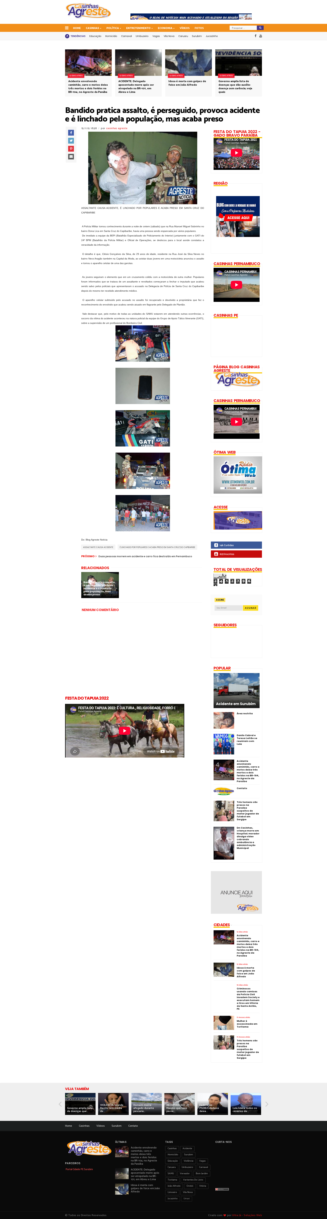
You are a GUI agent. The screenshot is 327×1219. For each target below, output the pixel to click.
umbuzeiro (187, 1167)
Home (77, 28)
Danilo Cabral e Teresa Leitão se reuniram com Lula (247, 739)
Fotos (199, 28)
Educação (95, 36)
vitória (202, 1186)
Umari (187, 1199)
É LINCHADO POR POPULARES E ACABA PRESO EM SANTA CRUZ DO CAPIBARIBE (157, 547)
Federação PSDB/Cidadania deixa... (209, 1108)
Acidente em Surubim (236, 704)
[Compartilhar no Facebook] (71, 133)
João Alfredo (174, 1186)
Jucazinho (212, 36)
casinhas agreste (116, 128)
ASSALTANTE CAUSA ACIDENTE (98, 547)
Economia (165, 28)
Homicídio (111, 36)
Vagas (156, 36)
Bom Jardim (202, 1174)
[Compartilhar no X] (71, 141)
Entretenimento (138, 28)
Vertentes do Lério (193, 1180)
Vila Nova (169, 36)
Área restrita (245, 713)
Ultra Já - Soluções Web (247, 1215)
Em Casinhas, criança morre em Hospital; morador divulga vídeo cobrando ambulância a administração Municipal (248, 838)
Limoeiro (172, 1192)
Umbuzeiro (142, 36)
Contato (242, 788)
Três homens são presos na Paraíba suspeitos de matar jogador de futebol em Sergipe (248, 811)
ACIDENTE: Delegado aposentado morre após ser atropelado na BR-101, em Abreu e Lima (136, 86)
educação (173, 1161)
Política (112, 28)
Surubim (197, 36)
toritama (172, 1180)
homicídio (173, 1155)
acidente (187, 1149)
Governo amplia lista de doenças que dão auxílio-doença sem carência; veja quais (235, 86)
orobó (189, 1186)
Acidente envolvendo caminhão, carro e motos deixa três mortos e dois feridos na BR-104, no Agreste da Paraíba (88, 86)
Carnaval (126, 36)
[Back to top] (318, 1211)
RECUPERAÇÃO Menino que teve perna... (176, 1108)
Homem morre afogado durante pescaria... (143, 1108)
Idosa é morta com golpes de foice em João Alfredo (187, 83)
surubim (188, 1155)
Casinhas (92, 28)
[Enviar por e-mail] (71, 157)
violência (188, 1161)
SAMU (171, 1174)
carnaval (203, 1167)
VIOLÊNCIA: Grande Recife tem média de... (111, 1108)
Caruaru (183, 36)
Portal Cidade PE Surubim (79, 1169)
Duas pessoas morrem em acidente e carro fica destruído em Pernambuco (145, 556)
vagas (202, 1161)
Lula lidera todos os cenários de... (245, 1110)
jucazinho (173, 1199)
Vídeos (185, 28)
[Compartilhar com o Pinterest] (71, 149)
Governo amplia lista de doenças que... (79, 1110)
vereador (185, 1174)
